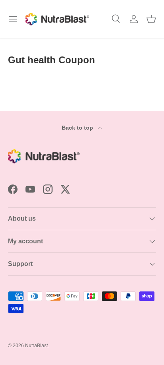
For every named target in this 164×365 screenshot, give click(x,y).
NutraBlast (36, 345)
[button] (151, 19)
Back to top (78, 127)
